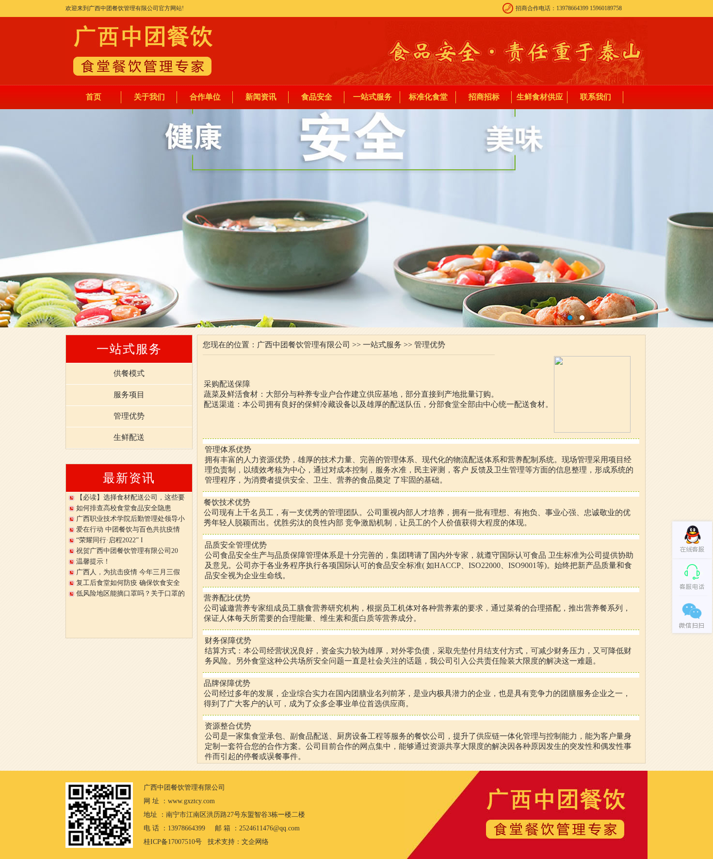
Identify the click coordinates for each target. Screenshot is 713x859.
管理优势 (129, 416)
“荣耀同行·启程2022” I (109, 540)
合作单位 (205, 97)
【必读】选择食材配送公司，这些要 (130, 497)
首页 (93, 97)
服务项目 (129, 394)
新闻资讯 (260, 97)
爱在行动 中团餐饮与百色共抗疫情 (128, 529)
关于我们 (149, 97)
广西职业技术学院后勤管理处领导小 (130, 518)
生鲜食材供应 (540, 97)
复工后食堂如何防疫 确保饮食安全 (128, 582)
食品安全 (316, 97)
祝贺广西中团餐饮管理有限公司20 (127, 550)
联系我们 (595, 97)
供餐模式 (129, 373)
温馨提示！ (93, 561)
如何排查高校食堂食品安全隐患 (123, 508)
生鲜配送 (129, 437)
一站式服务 (372, 97)
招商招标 (484, 97)
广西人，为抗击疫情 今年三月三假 (128, 572)
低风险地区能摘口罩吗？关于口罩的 (130, 593)
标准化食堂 (428, 97)
